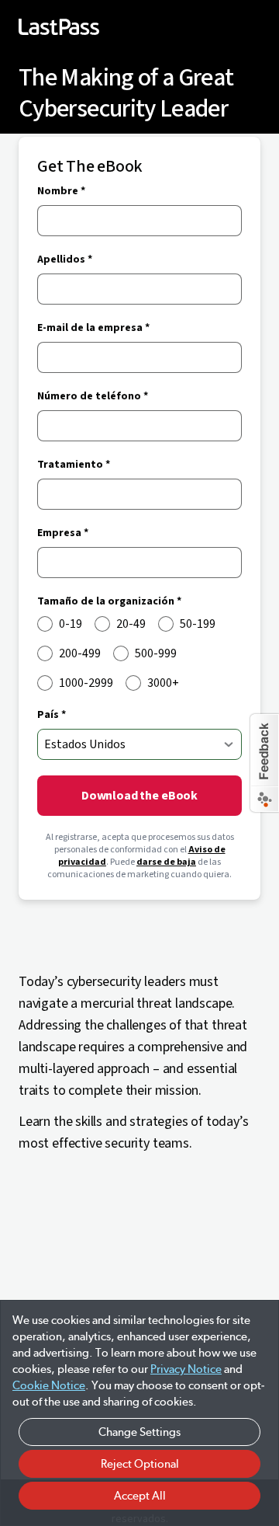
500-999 (156, 653)
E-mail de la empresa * (93, 328)
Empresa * (62, 533)
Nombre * (61, 191)
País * (51, 715)
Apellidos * (64, 259)
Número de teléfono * (92, 396)
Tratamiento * (73, 464)
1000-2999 (86, 683)
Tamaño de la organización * (109, 601)
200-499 (80, 653)
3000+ (163, 683)
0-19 (70, 623)
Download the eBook (139, 795)
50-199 (197, 623)
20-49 (131, 623)
